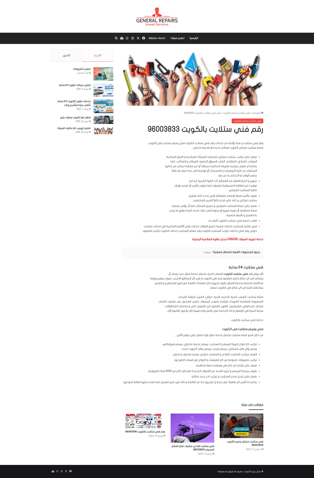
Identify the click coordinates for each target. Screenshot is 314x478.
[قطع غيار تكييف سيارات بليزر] (103, 120)
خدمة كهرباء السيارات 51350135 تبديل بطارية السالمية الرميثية (227, 239)
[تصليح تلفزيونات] (103, 74)
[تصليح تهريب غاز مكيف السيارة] (103, 130)
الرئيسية (194, 38)
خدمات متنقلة (157, 38)
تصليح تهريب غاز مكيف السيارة (74, 128)
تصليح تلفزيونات (82, 69)
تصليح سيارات (177, 38)
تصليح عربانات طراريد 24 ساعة (75, 85)
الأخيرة (97, 55)
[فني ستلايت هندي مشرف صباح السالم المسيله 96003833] (192, 428)
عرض (207, 252)
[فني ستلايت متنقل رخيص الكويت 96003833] (241, 426)
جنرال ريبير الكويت (252, 471)
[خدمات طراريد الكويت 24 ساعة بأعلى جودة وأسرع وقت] (103, 106)
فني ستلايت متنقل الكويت (236, 113)
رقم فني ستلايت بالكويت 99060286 (145, 431)
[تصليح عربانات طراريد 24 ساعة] (103, 90)
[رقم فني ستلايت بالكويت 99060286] (143, 421)
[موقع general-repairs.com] (157, 16)
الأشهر (66, 55)
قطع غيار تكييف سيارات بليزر (75, 117)
